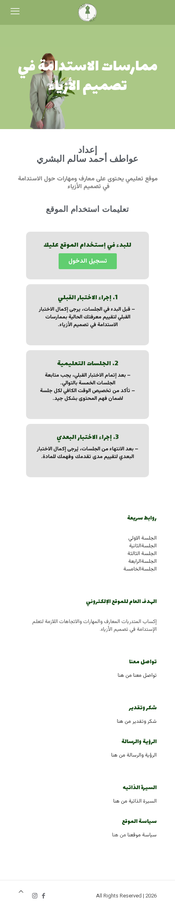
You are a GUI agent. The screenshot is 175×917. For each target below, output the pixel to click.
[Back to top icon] (21, 892)
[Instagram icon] (35, 896)
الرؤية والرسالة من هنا (134, 755)
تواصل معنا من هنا (137, 675)
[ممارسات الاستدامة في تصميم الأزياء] (87, 12)
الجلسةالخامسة (140, 569)
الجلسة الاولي (142, 538)
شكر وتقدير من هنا (137, 721)
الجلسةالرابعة (142, 561)
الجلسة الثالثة (142, 554)
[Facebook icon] (43, 896)
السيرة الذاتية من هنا (135, 801)
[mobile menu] (15, 12)
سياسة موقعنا (142, 835)
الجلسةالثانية (143, 546)
